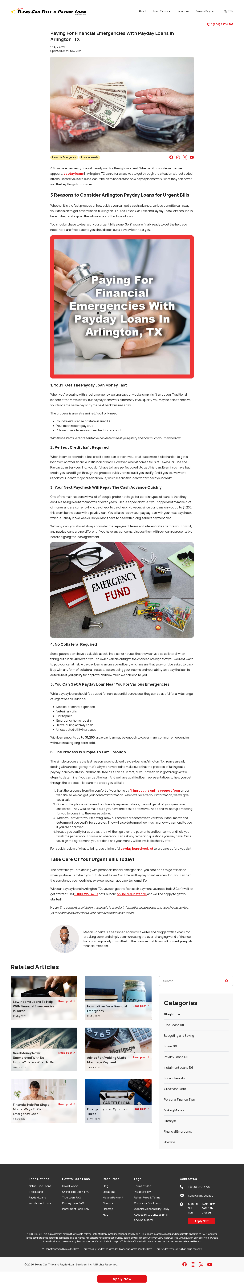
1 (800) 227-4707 (222, 24)
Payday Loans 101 (176, 1057)
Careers (108, 1203)
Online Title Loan (75, 1192)
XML (105, 1214)
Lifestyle (170, 1121)
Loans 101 (170, 1046)
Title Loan (71, 1197)
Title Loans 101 (174, 1025)
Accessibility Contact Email (151, 1214)
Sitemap (108, 1209)
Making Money (174, 1110)
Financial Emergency (64, 157)
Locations (109, 1192)
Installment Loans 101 (178, 1067)
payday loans (74, 173)
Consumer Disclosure (147, 1203)
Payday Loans (37, 1197)
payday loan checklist (136, 848)
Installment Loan (75, 1209)
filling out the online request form (155, 790)
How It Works (70, 1186)
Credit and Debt (175, 1089)
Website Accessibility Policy (151, 1209)
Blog (105, 1186)
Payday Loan (73, 1203)
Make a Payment (113, 1197)
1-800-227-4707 (86, 894)
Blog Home (172, 1014)
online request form (132, 894)
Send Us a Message (200, 1195)
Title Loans (36, 1192)
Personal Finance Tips (179, 1099)
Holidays (170, 1142)
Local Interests (89, 157)
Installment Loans (40, 1203)
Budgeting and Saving (179, 1035)
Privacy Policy (142, 1192)
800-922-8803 (143, 1220)
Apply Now (202, 1221)
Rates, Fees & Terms (147, 1197)
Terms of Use (142, 1186)
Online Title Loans (40, 1186)
